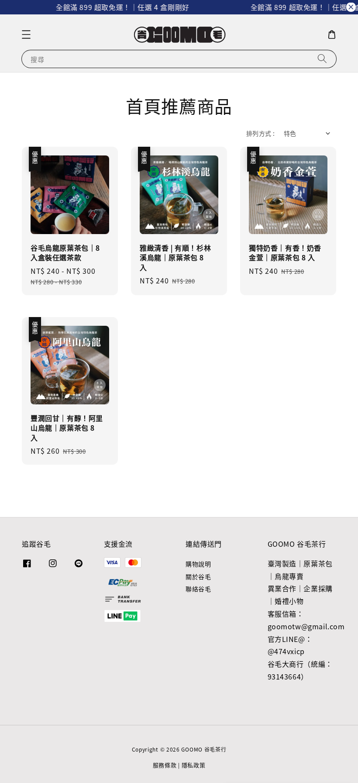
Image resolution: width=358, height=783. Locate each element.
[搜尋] (322, 58)
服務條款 (165, 765)
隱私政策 (194, 765)
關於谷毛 (198, 576)
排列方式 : (260, 133)
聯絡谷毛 (198, 588)
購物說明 (198, 564)
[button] (26, 34)
